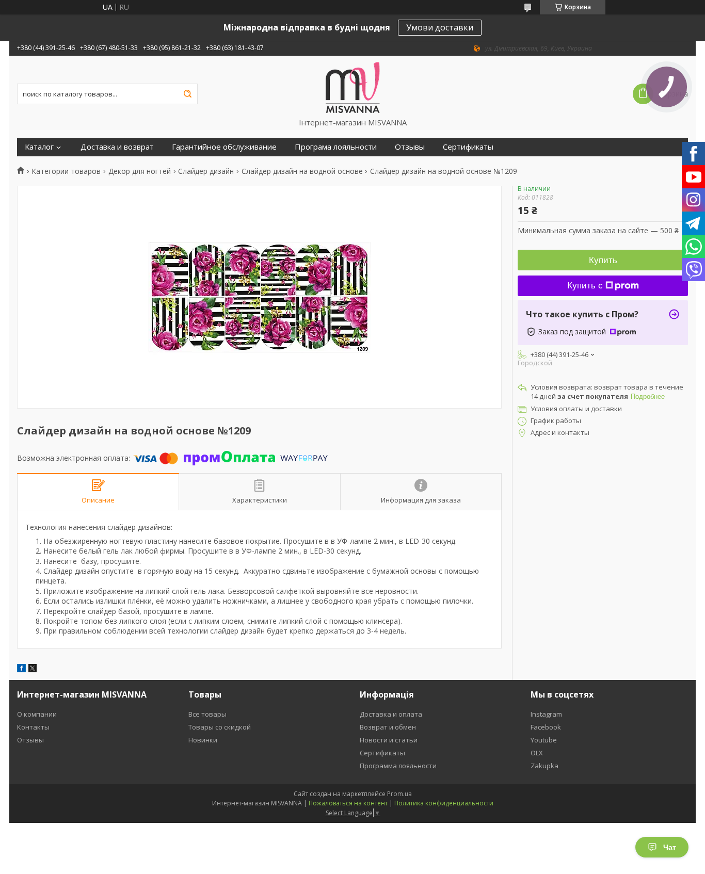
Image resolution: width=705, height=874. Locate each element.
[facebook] (21, 669)
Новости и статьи (389, 739)
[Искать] (187, 94)
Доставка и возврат (117, 147)
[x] (32, 669)
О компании (37, 714)
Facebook (546, 727)
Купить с (585, 285)
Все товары (207, 714)
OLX (537, 752)
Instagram (546, 714)
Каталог (39, 147)
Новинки (202, 739)
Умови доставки (439, 27)
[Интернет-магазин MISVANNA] (353, 86)
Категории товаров (66, 171)
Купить (603, 260)
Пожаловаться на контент (348, 803)
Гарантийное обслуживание (224, 147)
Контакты (33, 727)
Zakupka (544, 765)
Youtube (544, 739)
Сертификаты (468, 147)
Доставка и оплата (391, 714)
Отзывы (410, 147)
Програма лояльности (336, 147)
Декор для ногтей (139, 171)
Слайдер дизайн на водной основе (302, 171)
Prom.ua (399, 793)
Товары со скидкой (219, 727)
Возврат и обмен (388, 727)
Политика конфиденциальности (443, 803)
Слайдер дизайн (206, 171)
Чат (669, 847)
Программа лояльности (398, 765)
